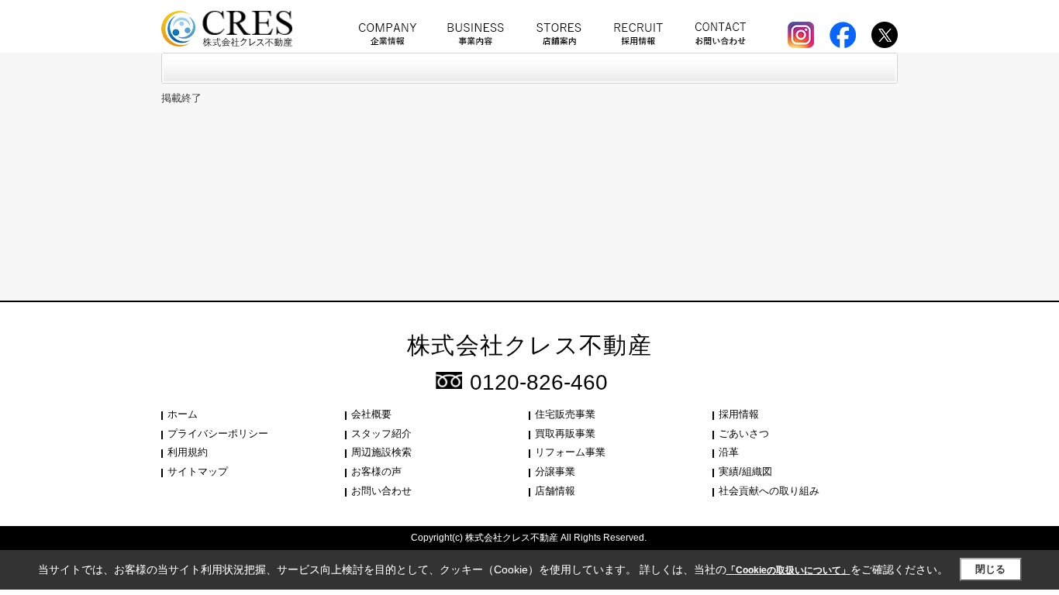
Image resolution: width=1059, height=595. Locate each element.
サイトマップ (197, 471)
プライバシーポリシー (217, 433)
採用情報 (739, 414)
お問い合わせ (381, 491)
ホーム (182, 414)
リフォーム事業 (570, 452)
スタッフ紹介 (381, 433)
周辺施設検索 (381, 452)
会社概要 (371, 414)
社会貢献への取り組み (769, 491)
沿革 (729, 452)
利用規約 (187, 452)
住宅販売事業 (565, 414)
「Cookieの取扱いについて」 (788, 570)
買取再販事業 (565, 433)
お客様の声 (376, 471)
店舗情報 (555, 491)
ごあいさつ (744, 433)
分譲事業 (555, 471)
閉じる (990, 569)
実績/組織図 (745, 471)
